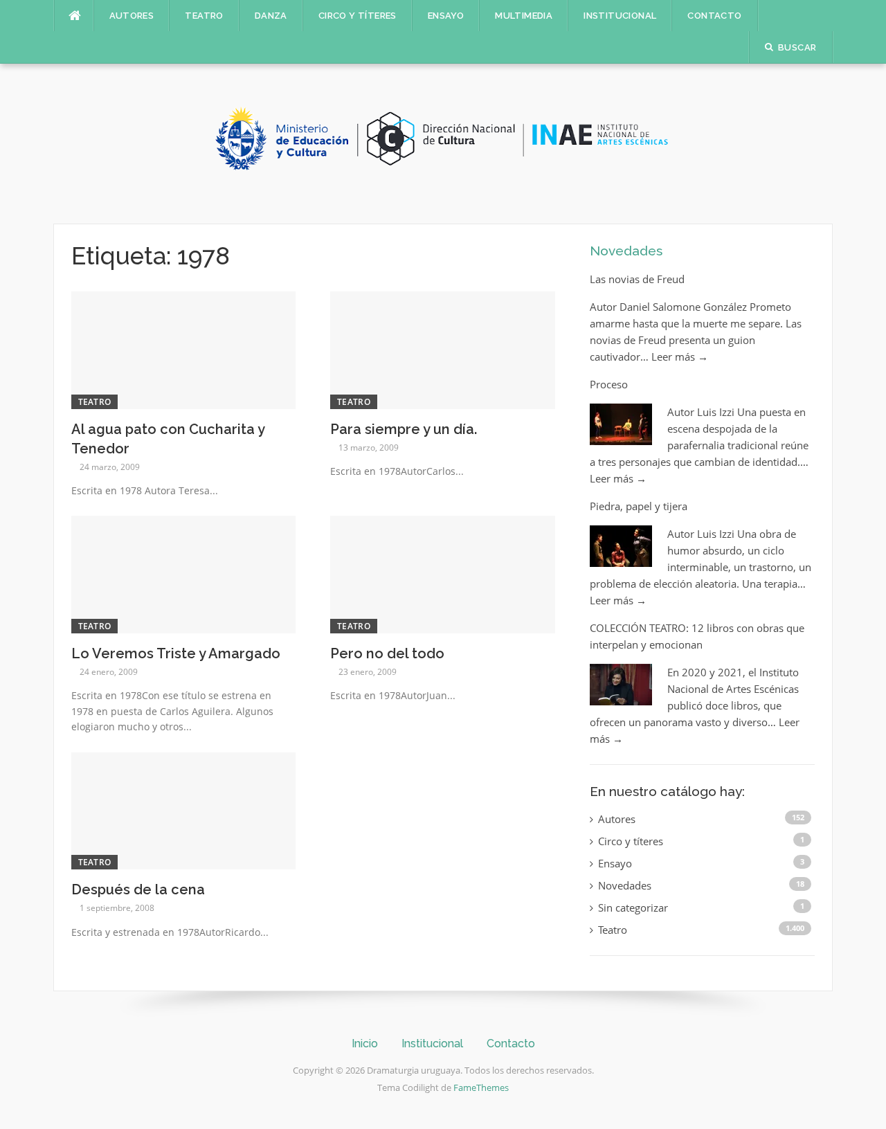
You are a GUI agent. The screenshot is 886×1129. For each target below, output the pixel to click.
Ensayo (446, 15)
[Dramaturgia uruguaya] (443, 143)
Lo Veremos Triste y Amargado (175, 653)
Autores (131, 15)
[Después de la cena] (183, 810)
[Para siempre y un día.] (442, 349)
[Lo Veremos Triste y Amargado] (183, 573)
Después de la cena (138, 889)
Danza (271, 15)
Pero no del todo (387, 653)
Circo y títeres (357, 15)
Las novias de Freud (637, 279)
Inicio (365, 1043)
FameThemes (481, 1087)
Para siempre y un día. (403, 429)
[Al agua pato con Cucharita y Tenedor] (183, 349)
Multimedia (523, 15)
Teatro (204, 15)
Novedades (626, 250)
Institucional (620, 15)
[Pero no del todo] (442, 573)
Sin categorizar (633, 907)
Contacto (714, 15)
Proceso (609, 384)
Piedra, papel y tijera (638, 506)
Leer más (679, 356)
